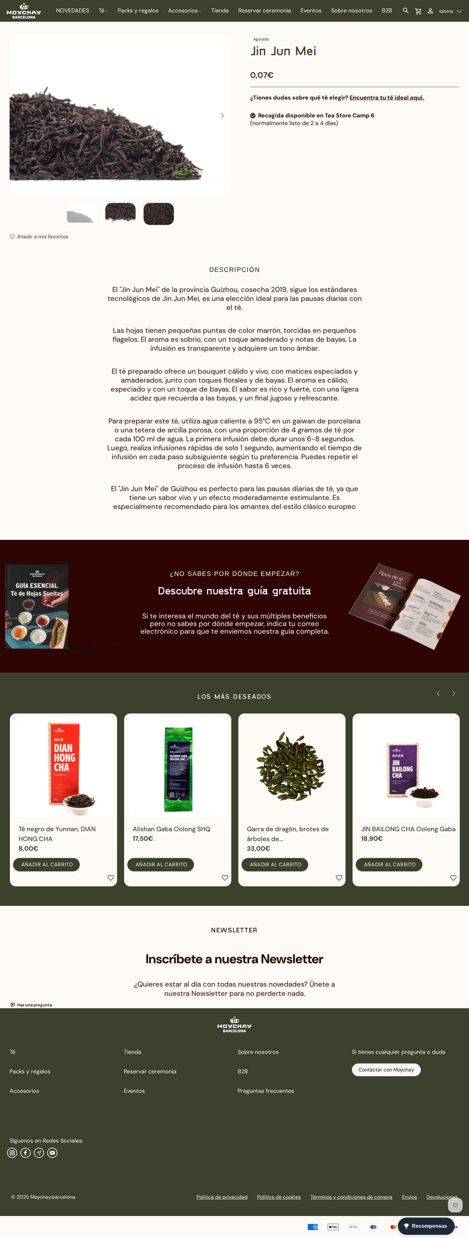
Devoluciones (442, 1197)
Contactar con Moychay (386, 1069)
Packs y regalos (30, 1071)
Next (222, 115)
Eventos (134, 1091)
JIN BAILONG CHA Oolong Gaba (408, 829)
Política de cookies (279, 1197)
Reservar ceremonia (150, 1071)
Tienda (132, 1052)
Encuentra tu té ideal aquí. (387, 97)
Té (12, 1052)
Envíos (409, 1197)
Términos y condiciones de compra (351, 1197)
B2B (243, 1071)
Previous (19, 115)
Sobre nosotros (258, 1052)
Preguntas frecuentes (266, 1091)
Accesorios (24, 1091)
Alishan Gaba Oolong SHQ (172, 829)
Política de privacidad (222, 1197)
